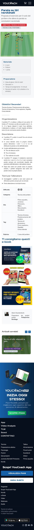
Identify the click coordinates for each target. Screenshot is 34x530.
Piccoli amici (27, 450)
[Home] (11, 3)
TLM (3, 429)
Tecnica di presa (7, 107)
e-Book (3, 495)
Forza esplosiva (20, 109)
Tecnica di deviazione (8, 109)
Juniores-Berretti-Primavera (10, 459)
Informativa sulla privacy (9, 511)
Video (3, 498)
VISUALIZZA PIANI (17, 473)
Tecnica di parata (18, 25)
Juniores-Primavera (21, 203)
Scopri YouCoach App (8, 489)
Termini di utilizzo (7, 509)
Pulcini (3, 453)
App (3, 422)
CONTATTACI (7, 436)
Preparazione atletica (8, 447)
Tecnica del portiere (11, 28)
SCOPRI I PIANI (17, 413)
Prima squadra (22, 200)
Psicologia (4, 450)
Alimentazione (28, 447)
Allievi (19, 206)
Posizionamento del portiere (20, 107)
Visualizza (17, 258)
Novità (3, 462)
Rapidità (28, 109)
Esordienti (21, 210)
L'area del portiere (24, 234)
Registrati (4, 487)
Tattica (25, 444)
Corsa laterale (6, 111)
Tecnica (3, 444)
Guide (3, 504)
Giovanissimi (22, 208)
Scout (4, 432)
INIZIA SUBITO (17, 480)
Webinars (4, 501)
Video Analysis (8, 426)
